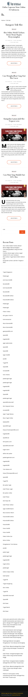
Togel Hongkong (7, 584)
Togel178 (5, 363)
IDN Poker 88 (6, 501)
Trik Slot (14, 29)
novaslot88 (6, 371)
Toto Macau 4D (7, 469)
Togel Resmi (6, 607)
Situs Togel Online (8, 418)
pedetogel (6, 568)
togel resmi (6, 449)
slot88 (4, 359)
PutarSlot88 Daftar (8, 300)
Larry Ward (15, 42)
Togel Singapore (7, 272)
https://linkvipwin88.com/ (10, 473)
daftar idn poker (7, 453)
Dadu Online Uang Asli (9, 655)
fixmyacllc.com (7, 442)
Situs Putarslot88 (8, 323)
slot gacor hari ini (8, 315)
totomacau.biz (7, 319)
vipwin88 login (7, 426)
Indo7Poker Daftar (8, 505)
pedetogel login (7, 378)
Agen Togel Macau (8, 414)
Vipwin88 (5, 351)
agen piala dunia (7, 343)
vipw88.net (6, 438)
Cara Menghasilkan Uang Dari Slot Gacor (14, 77)
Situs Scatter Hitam (8, 513)
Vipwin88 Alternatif (8, 595)
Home (3, 20)
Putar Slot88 (6, 528)
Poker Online (6, 311)
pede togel (6, 552)
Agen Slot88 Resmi (8, 509)
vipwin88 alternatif (8, 402)
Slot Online (6, 587)
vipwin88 (5, 335)
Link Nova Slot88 (7, 280)
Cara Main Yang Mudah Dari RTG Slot (14, 176)
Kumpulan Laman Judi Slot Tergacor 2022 (14, 120)
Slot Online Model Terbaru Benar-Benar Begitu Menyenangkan (14, 34)
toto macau (6, 374)
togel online (6, 564)
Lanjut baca (14, 63)
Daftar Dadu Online (8, 572)
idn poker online (7, 493)
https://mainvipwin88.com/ (11, 430)
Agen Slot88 (6, 355)
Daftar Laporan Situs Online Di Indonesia (13, 8)
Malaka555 (6, 422)
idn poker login (7, 485)
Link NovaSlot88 (7, 288)
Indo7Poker (6, 497)
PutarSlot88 (6, 524)
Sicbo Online (6, 540)
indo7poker (6, 576)
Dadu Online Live (7, 536)
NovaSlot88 (6, 284)
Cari (4, 229)
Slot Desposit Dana (8, 406)
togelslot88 (6, 339)
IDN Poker (5, 603)
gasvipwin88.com (8, 331)
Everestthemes (16, 695)
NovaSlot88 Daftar (8, 296)
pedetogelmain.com (9, 457)
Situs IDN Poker (12, 663)
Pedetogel (6, 276)
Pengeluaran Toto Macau (10, 544)
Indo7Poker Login (8, 489)
